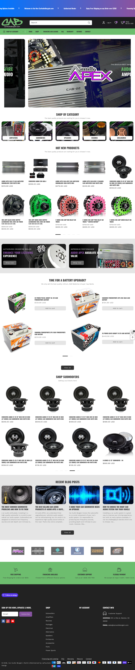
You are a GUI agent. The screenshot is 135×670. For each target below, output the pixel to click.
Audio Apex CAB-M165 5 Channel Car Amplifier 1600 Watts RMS (93, 182)
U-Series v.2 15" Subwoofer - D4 (45, 460)
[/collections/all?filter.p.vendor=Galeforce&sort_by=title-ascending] (57, 551)
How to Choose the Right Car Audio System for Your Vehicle (82, 508)
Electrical (49, 628)
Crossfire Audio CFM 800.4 (37, 181)
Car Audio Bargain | (16, 663)
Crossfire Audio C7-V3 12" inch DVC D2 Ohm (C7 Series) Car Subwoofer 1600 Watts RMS (83, 418)
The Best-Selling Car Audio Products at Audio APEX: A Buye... (16, 508)
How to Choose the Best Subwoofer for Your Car (114, 508)
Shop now (112, 81)
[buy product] (13, 131)
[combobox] (61, 22)
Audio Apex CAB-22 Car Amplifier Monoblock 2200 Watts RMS (13, 182)
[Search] (89, 22)
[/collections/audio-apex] (17, 551)
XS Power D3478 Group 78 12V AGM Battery (116, 333)
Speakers (49, 635)
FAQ (62, 659)
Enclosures (50, 639)
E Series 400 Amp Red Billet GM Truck (66, 221)
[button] (127, 22)
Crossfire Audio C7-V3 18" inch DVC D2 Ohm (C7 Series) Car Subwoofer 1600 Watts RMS (117, 461)
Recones (49, 621)
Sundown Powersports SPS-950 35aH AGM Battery (116, 299)
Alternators (50, 632)
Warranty (70, 659)
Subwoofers (50, 613)
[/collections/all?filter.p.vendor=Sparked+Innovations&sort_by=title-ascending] (77, 551)
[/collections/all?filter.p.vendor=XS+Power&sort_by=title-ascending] (117, 551)
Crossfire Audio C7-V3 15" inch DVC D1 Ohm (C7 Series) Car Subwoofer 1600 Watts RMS (49, 418)
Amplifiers (49, 617)
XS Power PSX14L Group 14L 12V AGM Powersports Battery (46, 299)
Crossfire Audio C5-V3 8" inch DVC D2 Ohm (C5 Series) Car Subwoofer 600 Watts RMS (118, 418)
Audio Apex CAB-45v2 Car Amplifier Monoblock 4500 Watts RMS (67, 182)
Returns (80, 659)
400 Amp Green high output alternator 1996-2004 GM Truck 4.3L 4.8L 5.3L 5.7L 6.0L (39, 222)
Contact (89, 659)
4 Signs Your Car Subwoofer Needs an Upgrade (50, 508)
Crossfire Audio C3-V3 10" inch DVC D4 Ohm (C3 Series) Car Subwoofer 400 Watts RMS (121, 183)
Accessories (50, 643)
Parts (48, 647)
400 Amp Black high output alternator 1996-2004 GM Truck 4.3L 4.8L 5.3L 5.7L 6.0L (12, 222)
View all (67, 368)
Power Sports (51, 650)
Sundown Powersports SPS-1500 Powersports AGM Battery (50, 333)
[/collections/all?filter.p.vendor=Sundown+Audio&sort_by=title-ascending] (97, 551)
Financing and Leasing (50, 659)
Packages (49, 624)
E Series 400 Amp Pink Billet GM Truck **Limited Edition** (93, 221)
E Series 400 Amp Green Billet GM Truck (120, 221)
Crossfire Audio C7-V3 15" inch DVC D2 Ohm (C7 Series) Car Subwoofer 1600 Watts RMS (16, 418)
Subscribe (26, 614)
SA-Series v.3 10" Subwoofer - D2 (79, 460)
